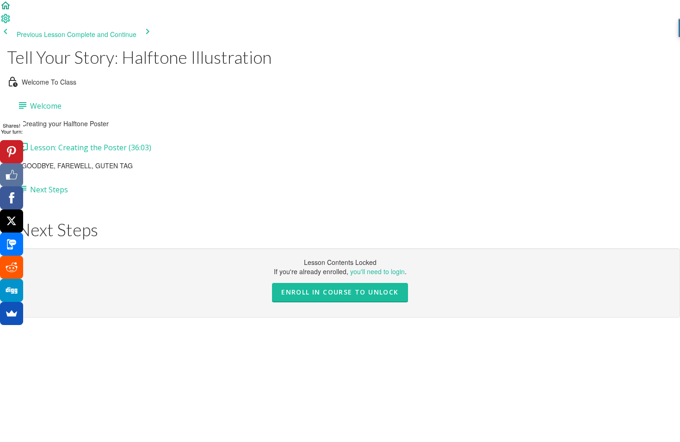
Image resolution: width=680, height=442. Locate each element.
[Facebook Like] (11, 174)
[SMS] (11, 244)
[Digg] (11, 290)
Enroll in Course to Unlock (339, 292)
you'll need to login (377, 271)
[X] (11, 221)
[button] (5, 8)
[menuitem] (5, 21)
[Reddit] (11, 267)
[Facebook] (11, 197)
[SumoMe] (11, 313)
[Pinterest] (11, 151)
